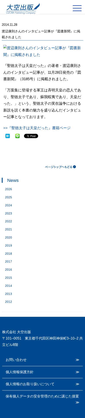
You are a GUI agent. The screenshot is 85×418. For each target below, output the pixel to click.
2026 (8, 189)
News (13, 180)
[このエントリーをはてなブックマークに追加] (7, 136)
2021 (8, 229)
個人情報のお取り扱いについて (30, 384)
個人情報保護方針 (20, 372)
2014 (8, 285)
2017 (8, 261)
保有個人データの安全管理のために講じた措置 (42, 396)
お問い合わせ (16, 360)
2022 (8, 221)
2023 (8, 213)
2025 (8, 197)
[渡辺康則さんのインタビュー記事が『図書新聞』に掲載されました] (42, 55)
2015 (8, 277)
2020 (8, 237)
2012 (8, 301)
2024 (8, 205)
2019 (8, 245)
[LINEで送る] (17, 136)
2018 (8, 253)
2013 (8, 294)
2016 (8, 269)
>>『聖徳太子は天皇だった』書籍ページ (37, 128)
